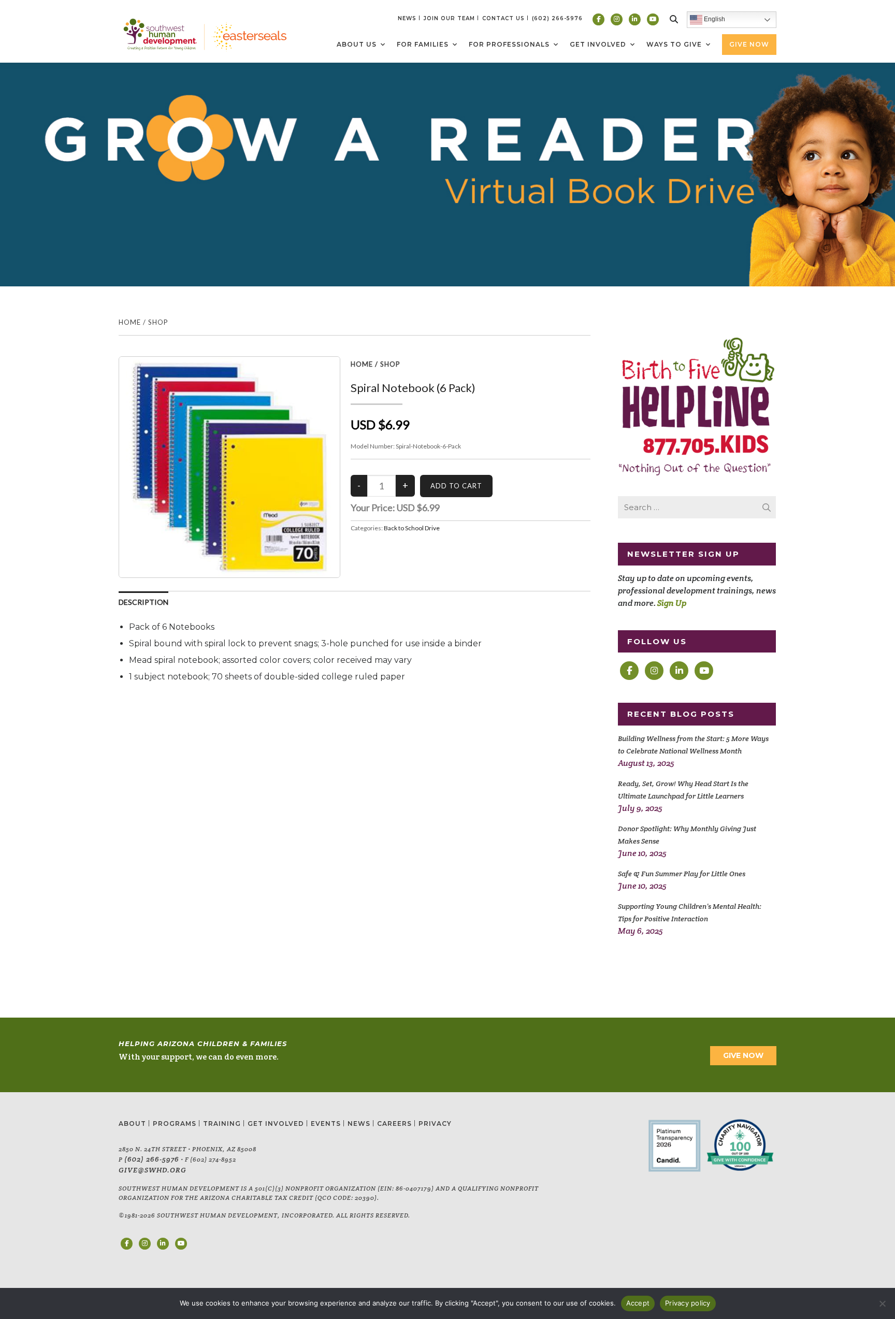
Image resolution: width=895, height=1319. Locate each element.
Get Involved (598, 44)
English (713, 19)
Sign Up (671, 603)
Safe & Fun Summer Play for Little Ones (681, 873)
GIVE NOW (743, 1055)
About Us (357, 44)
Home (130, 322)
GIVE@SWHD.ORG (152, 1170)
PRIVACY (435, 1123)
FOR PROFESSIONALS (509, 44)
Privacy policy (688, 1303)
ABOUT (132, 1123)
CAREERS (394, 1123)
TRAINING (222, 1123)
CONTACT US (503, 18)
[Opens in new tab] (598, 19)
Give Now (749, 44)
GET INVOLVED (276, 1123)
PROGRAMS (174, 1123)
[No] (882, 1303)
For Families (423, 44)
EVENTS (326, 1123)
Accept (638, 1303)
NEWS (407, 18)
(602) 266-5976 (151, 1159)
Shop (158, 322)
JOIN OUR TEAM (449, 18)
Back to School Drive (412, 528)
